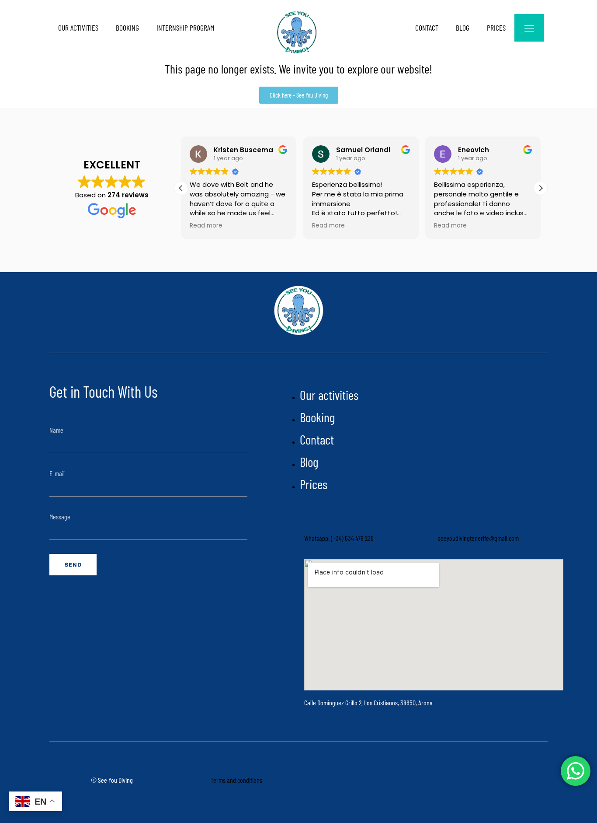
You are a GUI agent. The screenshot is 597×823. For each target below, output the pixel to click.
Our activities (78, 27)
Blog (462, 27)
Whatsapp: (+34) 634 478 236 (339, 538)
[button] (540, 188)
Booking (127, 27)
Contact (426, 27)
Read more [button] (206, 226)
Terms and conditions (236, 780)
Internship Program (185, 27)
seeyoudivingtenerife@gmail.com (478, 538)
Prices (496, 27)
